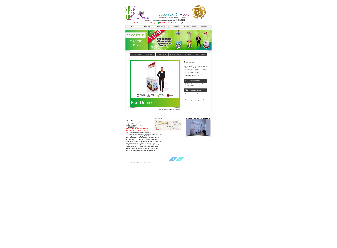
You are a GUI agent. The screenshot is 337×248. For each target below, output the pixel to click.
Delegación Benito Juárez (132, 124)
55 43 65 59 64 (141, 130)
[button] (155, 83)
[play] (176, 105)
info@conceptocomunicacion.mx (140, 132)
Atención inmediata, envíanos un (136, 129)
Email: (127, 132)
